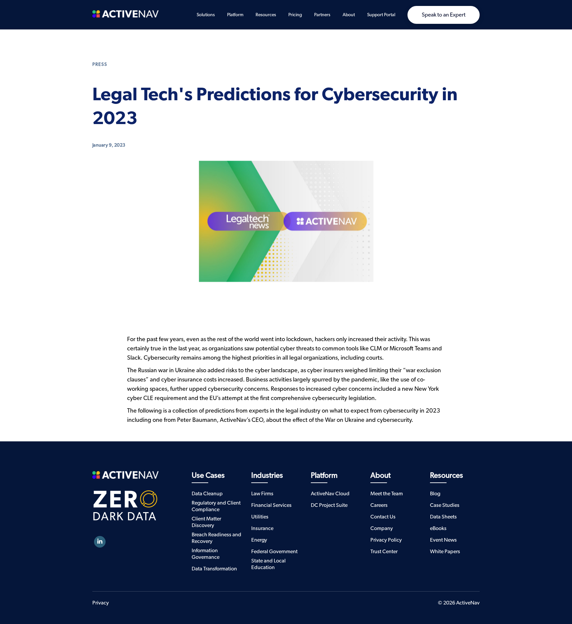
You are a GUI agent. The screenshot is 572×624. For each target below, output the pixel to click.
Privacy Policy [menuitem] (386, 540)
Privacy (100, 602)
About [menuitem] (349, 15)
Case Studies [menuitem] (444, 505)
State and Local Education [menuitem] (268, 564)
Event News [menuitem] (443, 540)
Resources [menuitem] (266, 15)
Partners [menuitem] (322, 15)
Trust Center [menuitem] (384, 551)
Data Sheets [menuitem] (443, 516)
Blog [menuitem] (435, 493)
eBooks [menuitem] (438, 528)
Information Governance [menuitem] (205, 554)
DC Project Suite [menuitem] (329, 505)
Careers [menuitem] (379, 505)
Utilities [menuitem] (259, 516)
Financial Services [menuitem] (271, 505)
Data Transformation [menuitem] (214, 568)
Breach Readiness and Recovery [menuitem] (216, 538)
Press (99, 64)
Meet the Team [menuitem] (386, 493)
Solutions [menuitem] (206, 15)
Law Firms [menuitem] (262, 493)
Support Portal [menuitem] (381, 15)
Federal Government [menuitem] (274, 551)
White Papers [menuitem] (445, 551)
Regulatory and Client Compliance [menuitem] (216, 506)
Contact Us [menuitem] (383, 516)
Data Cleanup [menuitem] (207, 493)
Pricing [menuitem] (295, 15)
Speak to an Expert (443, 15)
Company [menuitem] (381, 528)
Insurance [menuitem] (262, 528)
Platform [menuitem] (235, 15)
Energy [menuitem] (259, 540)
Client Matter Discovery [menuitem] (206, 522)
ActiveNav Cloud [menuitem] (330, 493)
